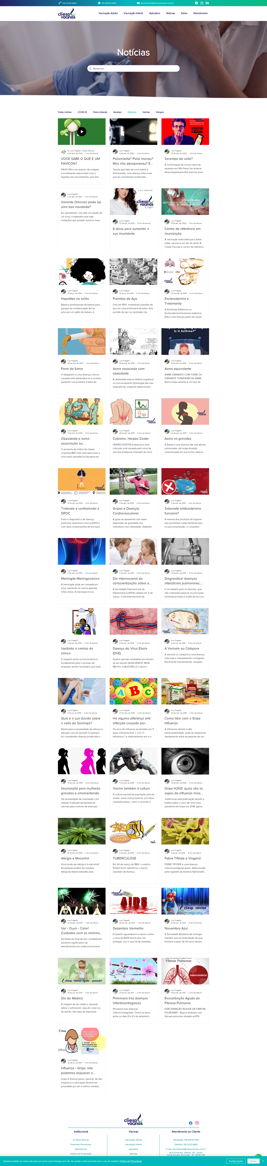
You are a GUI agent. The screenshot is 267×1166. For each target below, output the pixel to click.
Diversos (132, 112)
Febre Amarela (100, 112)
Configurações (236, 1161)
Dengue (160, 112)
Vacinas (146, 112)
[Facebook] (196, 3)
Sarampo (117, 112)
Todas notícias (65, 112)
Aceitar (253, 1161)
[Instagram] (202, 3)
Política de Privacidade (131, 1161)
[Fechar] (263, 1161)
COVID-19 (82, 112)
